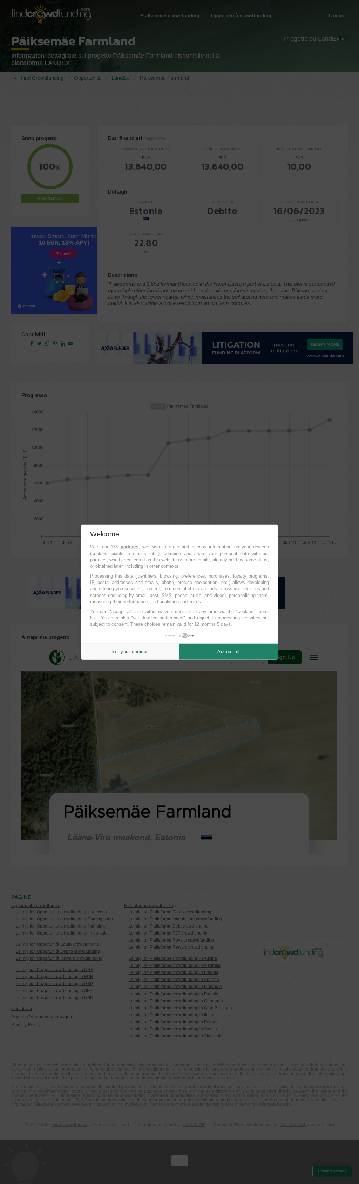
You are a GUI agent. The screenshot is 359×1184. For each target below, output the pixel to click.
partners (129, 546)
